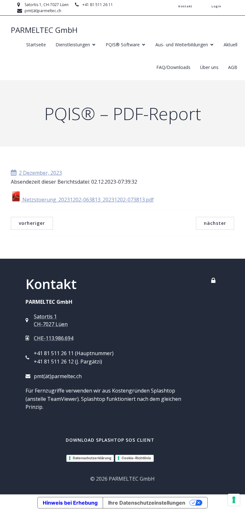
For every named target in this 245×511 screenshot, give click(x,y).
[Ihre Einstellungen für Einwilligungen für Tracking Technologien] (234, 500)
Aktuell (230, 45)
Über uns (209, 67)
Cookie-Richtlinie (136, 458)
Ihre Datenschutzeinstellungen (146, 503)
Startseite (36, 45)
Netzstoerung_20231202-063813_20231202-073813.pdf (87, 199)
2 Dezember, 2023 (40, 172)
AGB (232, 67)
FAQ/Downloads (173, 67)
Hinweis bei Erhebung (70, 503)
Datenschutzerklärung (92, 458)
